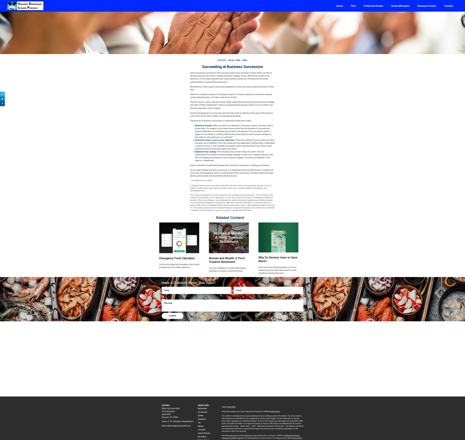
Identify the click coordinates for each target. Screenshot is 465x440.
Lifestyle (201, 429)
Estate (200, 415)
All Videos (202, 437)
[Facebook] (2, 103)
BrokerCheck (275, 411)
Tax (199, 422)
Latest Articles (204, 433)
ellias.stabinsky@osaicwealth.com (176, 426)
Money (201, 426)
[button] (339, 6)
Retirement (202, 408)
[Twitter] (2, 94)
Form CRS (231, 407)
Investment (202, 412)
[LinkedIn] (2, 99)
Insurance (202, 419)
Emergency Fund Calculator (177, 258)
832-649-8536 (173, 408)
